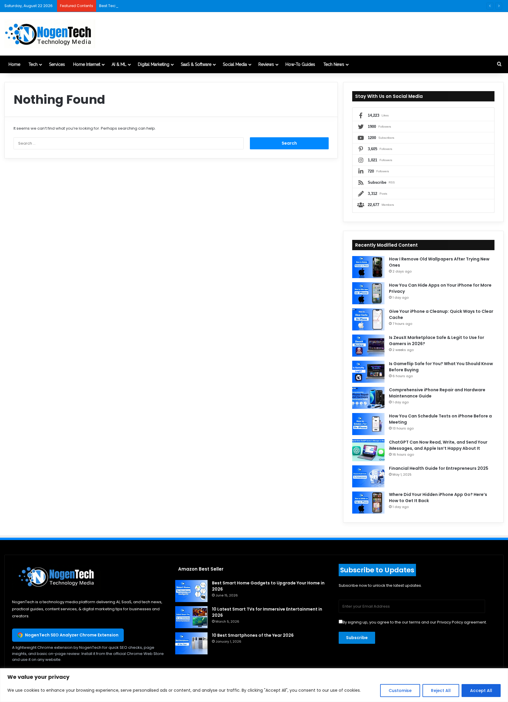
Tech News (333, 64)
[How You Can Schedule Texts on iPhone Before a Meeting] (368, 424)
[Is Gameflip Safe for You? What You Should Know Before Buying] (368, 372)
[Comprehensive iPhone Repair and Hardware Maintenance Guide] (368, 398)
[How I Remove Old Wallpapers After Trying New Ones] (368, 267)
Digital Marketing (153, 64)
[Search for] (499, 64)
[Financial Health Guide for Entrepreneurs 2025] (368, 476)
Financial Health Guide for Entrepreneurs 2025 (438, 468)
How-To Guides (300, 64)
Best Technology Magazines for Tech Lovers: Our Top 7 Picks (156, 6)
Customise (400, 690)
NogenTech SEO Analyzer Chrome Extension (71, 635)
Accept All (481, 690)
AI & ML (119, 64)
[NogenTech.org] (49, 33)
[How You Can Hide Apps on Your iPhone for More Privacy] (368, 293)
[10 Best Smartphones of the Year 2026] (191, 643)
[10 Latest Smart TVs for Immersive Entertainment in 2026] (191, 617)
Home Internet (86, 64)
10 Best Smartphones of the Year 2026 (253, 635)
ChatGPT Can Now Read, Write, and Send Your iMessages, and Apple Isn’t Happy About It (438, 445)
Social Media (235, 64)
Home (14, 64)
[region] (254, 685)
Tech (33, 64)
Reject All (441, 690)
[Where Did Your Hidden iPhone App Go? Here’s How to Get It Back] (368, 503)
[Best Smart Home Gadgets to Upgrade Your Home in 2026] (191, 591)
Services (57, 64)
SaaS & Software (196, 64)
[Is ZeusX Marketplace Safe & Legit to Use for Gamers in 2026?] (368, 346)
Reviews (266, 64)
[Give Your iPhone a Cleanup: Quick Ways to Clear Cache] (368, 319)
